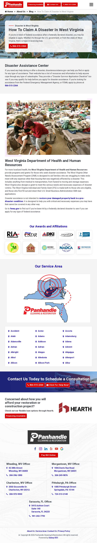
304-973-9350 (15, 494)
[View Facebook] (35, 448)
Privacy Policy (64, 531)
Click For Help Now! (58, 385)
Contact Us (52, 531)
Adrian (14, 347)
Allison (14, 363)
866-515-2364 (70, 4)
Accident (15, 331)
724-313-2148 (61, 494)
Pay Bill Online (48, 455)
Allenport (69, 357)
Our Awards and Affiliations (48, 226)
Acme (41, 331)
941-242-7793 (38, 516)
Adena (68, 341)
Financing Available (35, 4)
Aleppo (41, 352)
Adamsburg (70, 336)
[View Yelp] (51, 448)
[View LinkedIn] (46, 448)
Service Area (41, 531)
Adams (41, 336)
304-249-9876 (61, 475)
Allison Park (44, 363)
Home (10, 11)
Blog (31, 11)
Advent (68, 347)
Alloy (67, 363)
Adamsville (16, 341)
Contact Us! (53, 4)
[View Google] (62, 448)
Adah (13, 336)
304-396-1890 (15, 475)
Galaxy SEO (53, 538)
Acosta (68, 331)
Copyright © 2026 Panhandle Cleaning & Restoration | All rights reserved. (49, 535)
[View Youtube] (56, 448)
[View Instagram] (40, 448)
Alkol (13, 357)
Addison (42, 341)
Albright (14, 352)
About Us (21, 11)
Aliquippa (69, 352)
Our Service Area (48, 266)
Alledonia (42, 357)
